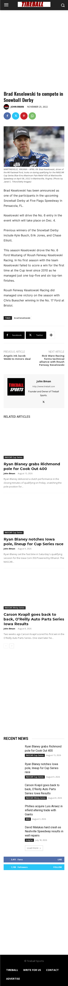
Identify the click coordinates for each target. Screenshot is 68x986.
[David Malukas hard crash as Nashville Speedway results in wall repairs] (13, 831)
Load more (32, 848)
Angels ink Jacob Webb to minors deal (17, 357)
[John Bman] (7, 107)
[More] (51, 335)
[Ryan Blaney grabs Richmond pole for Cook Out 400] (34, 440)
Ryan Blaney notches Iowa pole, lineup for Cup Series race (41, 768)
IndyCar (29, 840)
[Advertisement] (34, 46)
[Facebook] (7, 116)
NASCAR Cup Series (13, 457)
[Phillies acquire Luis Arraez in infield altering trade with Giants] (13, 810)
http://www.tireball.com (43, 386)
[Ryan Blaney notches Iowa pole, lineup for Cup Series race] (34, 516)
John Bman (17, 106)
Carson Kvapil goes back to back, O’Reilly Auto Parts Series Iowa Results (34, 619)
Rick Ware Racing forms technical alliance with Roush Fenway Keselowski (51, 360)
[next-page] (11, 646)
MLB (28, 819)
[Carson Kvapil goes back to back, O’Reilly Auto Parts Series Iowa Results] (34, 591)
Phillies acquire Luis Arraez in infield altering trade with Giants (44, 810)
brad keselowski (22, 317)
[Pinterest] (24, 116)
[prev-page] (6, 646)
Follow (57, 867)
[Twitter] (15, 116)
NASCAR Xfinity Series (14, 607)
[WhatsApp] (32, 116)
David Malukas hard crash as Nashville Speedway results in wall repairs (44, 831)
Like (60, 859)
